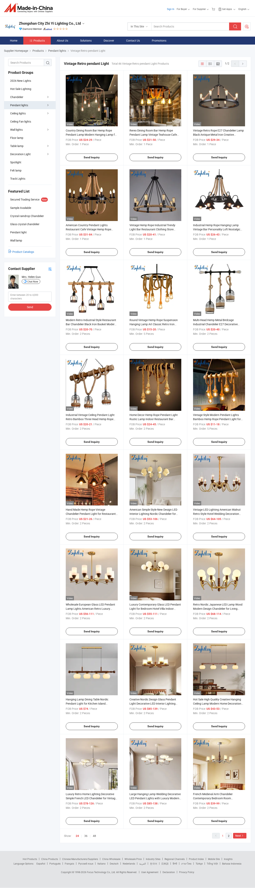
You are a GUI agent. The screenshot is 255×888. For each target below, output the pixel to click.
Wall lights (16, 129)
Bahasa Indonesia (231, 863)
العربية (142, 863)
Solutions (86, 40)
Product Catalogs (23, 252)
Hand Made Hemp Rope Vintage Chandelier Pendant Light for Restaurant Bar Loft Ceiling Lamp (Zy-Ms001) (91, 514)
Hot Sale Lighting (20, 89)
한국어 (153, 863)
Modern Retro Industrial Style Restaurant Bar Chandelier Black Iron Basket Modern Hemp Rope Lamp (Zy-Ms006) (91, 324)
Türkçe (199, 863)
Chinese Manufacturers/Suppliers (80, 859)
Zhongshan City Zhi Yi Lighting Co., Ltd (50, 23)
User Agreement (149, 872)
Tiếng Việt (212, 863)
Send (30, 307)
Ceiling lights (18, 113)
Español (40, 863)
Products (39, 40)
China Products (49, 859)
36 (85, 836)
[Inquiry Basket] (214, 9)
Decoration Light (20, 154)
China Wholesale (111, 859)
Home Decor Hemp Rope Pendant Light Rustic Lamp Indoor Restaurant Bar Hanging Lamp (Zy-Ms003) (153, 419)
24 (77, 835)
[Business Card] (50, 269)
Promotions (159, 40)
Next (238, 835)
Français (69, 863)
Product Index (196, 859)
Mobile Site (214, 859)
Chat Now (32, 281)
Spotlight (15, 162)
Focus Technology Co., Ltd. (101, 872)
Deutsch (114, 863)
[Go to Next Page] (243, 64)
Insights (228, 859)
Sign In (170, 9)
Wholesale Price (133, 859)
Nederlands (129, 863)
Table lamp (17, 146)
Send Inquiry (92, 157)
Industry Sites (153, 859)
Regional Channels (175, 859)
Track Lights (17, 178)
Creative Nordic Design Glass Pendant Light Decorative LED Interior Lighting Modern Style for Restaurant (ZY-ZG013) (154, 703)
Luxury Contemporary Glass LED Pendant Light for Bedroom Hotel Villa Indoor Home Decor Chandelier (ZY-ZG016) (155, 609)
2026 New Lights (20, 81)
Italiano (101, 863)
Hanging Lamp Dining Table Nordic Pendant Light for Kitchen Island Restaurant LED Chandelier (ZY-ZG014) (90, 703)
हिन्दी (175, 863)
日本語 (165, 863)
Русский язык (85, 863)
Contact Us (133, 40)
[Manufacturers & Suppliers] (29, 8)
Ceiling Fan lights (20, 121)
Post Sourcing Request (247, 26)
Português (55, 863)
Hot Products (30, 859)
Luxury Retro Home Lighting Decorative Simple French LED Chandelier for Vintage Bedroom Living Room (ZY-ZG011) (91, 798)
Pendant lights (19, 105)
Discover (109, 40)
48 (94, 836)
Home (13, 40)
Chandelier (16, 97)
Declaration (169, 872)
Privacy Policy (186, 872)
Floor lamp (16, 138)
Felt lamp (16, 170)
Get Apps (227, 9)
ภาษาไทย (186, 863)
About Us (62, 40)
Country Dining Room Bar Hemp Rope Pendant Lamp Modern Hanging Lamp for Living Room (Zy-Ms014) (91, 135)
